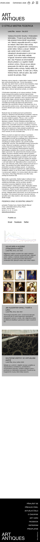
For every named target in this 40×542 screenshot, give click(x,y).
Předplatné (32, 529)
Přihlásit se (32, 503)
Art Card (34, 518)
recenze (18, 31)
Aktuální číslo (31, 510)
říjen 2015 (25, 31)
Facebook (33, 521)
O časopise (33, 514)
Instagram (33, 525)
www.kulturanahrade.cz (9, 212)
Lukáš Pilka (11, 31)
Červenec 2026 (19, 3)
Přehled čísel (31, 507)
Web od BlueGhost (37, 536)
